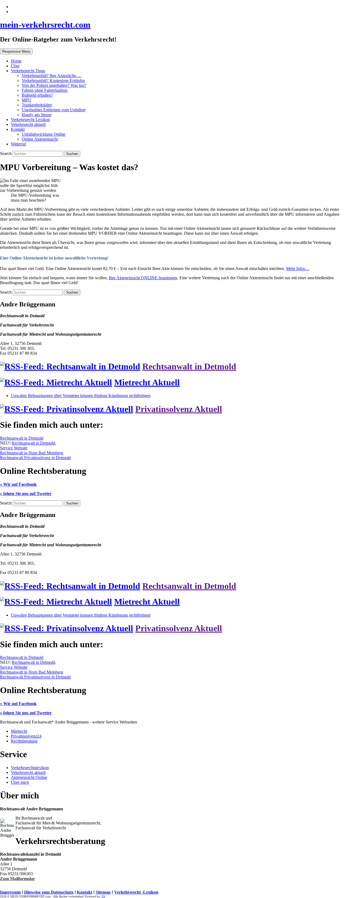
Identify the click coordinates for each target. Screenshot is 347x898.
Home (16, 61)
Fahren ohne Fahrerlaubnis (45, 90)
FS (103, 896)
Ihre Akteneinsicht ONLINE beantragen (143, 277)
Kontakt (18, 129)
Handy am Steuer (37, 114)
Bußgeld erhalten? (37, 95)
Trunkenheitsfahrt (37, 105)
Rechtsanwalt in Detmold (189, 366)
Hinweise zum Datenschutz (48, 892)
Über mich (20, 782)
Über (15, 66)
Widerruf (18, 144)
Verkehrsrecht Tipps (28, 70)
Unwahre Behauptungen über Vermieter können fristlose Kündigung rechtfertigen (80, 395)
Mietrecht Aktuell (147, 382)
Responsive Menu (16, 51)
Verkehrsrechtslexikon (30, 767)
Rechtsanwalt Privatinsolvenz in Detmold (35, 457)
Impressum (10, 892)
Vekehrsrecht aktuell (28, 124)
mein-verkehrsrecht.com (45, 25)
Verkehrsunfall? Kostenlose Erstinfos (53, 80)
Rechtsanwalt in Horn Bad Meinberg (31, 452)
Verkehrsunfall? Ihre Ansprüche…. (51, 75)
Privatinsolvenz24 (26, 736)
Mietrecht (19, 731)
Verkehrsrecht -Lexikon (136, 892)
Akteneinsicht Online (29, 777)
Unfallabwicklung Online (43, 134)
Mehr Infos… (297, 268)
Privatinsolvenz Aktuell (178, 409)
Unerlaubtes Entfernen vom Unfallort (53, 109)
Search (6, 153)
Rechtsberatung (24, 741)
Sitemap (103, 892)
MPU (26, 100)
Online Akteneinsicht (40, 139)
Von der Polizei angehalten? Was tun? (54, 85)
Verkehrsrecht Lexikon (30, 119)
